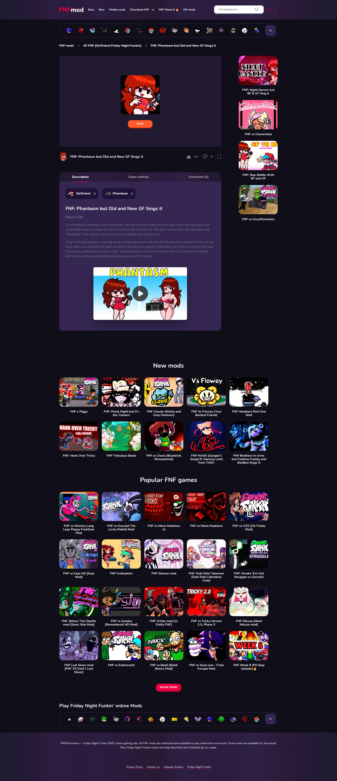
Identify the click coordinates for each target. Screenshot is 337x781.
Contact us (153, 767)
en (269, 10)
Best (91, 10)
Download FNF (139, 10)
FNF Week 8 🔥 (169, 10)
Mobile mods (117, 10)
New (102, 10)
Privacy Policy (134, 767)
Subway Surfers (173, 767)
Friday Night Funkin (199, 767)
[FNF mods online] (71, 9)
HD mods (189, 10)
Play (140, 124)
